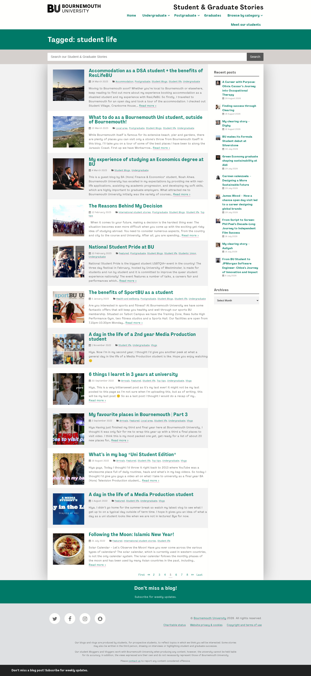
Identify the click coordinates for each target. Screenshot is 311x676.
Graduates (212, 15)
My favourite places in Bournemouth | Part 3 (138, 414)
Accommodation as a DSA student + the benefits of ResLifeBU (146, 73)
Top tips (161, 380)
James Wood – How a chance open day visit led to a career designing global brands (240, 202)
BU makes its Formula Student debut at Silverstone (237, 141)
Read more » (147, 106)
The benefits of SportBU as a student (131, 292)
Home (131, 15)
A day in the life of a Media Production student (141, 494)
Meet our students (246, 25)
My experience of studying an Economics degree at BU (146, 161)
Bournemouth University (75, 8)
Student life (175, 81)
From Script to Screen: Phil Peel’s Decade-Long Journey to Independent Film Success (239, 226)
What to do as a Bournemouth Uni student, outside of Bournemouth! (145, 119)
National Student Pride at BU (121, 247)
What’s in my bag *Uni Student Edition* (132, 454)
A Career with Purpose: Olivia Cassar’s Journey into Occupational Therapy (239, 88)
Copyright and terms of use (244, 625)
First (141, 575)
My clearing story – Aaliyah (236, 246)
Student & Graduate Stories (218, 7)
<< (149, 575)
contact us (135, 660)
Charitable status (174, 625)
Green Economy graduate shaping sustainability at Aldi (240, 161)
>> (192, 575)
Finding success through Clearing (239, 108)
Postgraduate (185, 15)
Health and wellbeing (127, 298)
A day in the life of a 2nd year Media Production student (142, 336)
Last (199, 575)
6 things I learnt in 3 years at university (133, 374)
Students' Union (187, 253)
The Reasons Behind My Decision (125, 206)
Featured (124, 253)
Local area (122, 128)
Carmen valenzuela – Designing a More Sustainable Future (236, 180)
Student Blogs (159, 81)
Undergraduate (154, 15)
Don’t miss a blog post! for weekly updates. (50, 670)
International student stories (135, 212)
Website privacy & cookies (206, 625)
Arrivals (125, 380)
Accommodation (124, 81)
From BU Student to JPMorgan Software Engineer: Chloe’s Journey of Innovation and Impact (240, 265)
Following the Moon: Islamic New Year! (131, 534)
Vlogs (154, 345)
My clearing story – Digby (236, 123)
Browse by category (243, 15)
